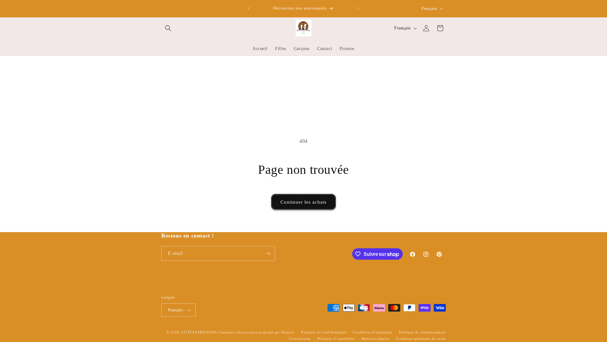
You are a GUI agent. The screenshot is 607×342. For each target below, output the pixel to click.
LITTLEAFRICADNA (199, 332)
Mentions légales (375, 338)
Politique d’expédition (336, 338)
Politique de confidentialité (323, 332)
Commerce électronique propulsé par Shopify (256, 332)
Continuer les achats (303, 202)
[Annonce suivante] (358, 9)
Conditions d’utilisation (372, 332)
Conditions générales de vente (421, 338)
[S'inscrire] (268, 253)
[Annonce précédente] (249, 9)
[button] (168, 28)
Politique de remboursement (422, 332)
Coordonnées (300, 338)
